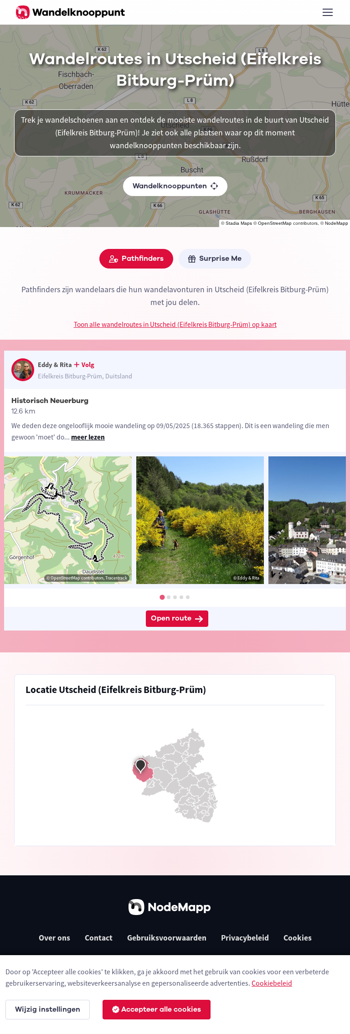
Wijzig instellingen (47, 1009)
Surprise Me (220, 258)
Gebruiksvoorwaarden (166, 938)
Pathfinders (143, 258)
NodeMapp (336, 223)
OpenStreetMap (275, 223)
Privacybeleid (245, 938)
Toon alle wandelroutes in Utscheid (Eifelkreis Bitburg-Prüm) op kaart (175, 324)
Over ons (54, 938)
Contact (99, 938)
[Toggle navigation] (327, 12)
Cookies (297, 938)
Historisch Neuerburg (49, 401)
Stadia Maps (239, 223)
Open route (171, 618)
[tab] (162, 597)
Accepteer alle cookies (161, 1009)
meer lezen (88, 437)
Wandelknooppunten (170, 186)
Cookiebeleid (272, 982)
